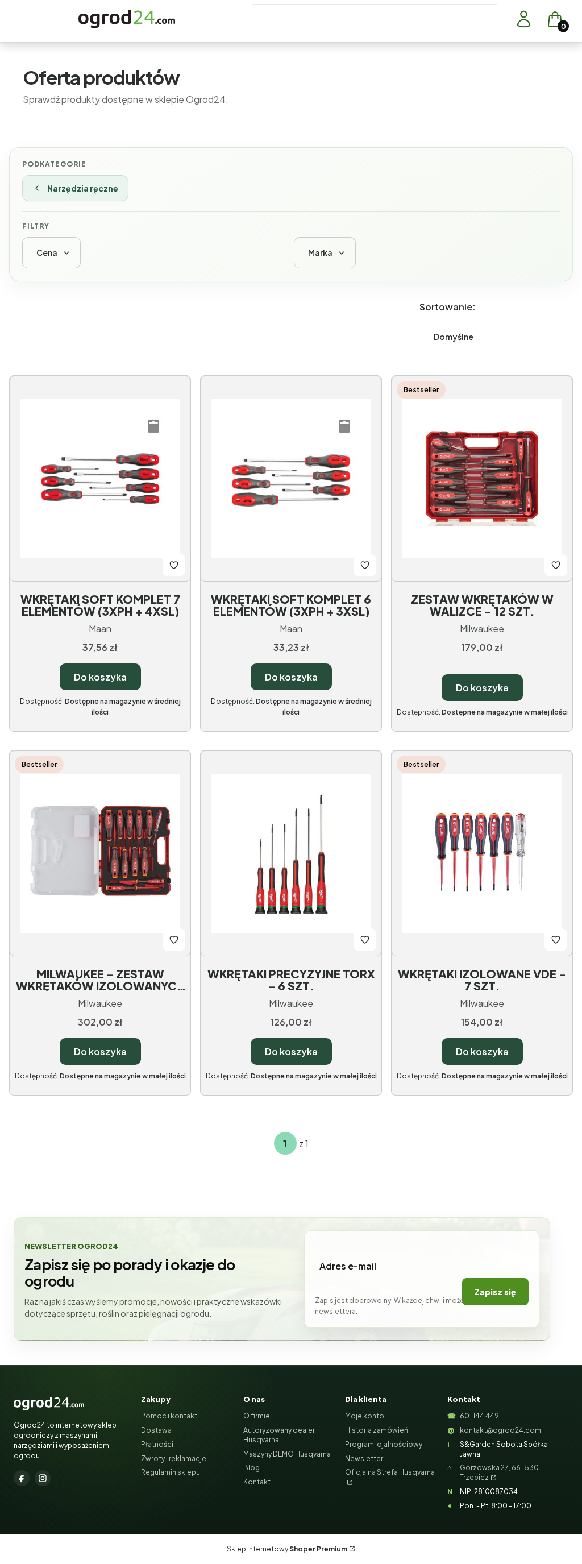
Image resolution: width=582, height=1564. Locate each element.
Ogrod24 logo (126, 19)
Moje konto (364, 1416)
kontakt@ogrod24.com (500, 1430)
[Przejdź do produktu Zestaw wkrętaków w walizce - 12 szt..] (482, 478)
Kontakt (257, 1482)
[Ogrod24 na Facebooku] (22, 1478)
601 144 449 (479, 1416)
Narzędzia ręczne (82, 188)
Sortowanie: (447, 307)
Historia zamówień (376, 1430)
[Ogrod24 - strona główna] (49, 1403)
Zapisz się (495, 1292)
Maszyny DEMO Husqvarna (287, 1454)
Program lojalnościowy (383, 1444)
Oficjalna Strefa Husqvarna (390, 1472)
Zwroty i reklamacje (173, 1458)
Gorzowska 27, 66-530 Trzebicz (499, 1472)
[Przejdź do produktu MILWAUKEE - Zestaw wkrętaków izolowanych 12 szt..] (100, 853)
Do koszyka (100, 677)
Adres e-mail (347, 1266)
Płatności (157, 1444)
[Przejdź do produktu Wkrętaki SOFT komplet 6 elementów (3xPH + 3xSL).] (291, 478)
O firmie (256, 1416)
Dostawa (156, 1430)
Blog (251, 1467)
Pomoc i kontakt (169, 1416)
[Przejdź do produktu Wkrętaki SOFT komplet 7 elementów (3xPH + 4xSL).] (100, 478)
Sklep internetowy (287, 1549)
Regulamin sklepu (170, 1472)
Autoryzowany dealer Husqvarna (279, 1435)
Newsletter (364, 1458)
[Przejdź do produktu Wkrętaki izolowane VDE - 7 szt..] (482, 853)
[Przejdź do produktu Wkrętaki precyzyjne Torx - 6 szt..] (291, 853)
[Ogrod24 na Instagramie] (43, 1478)
